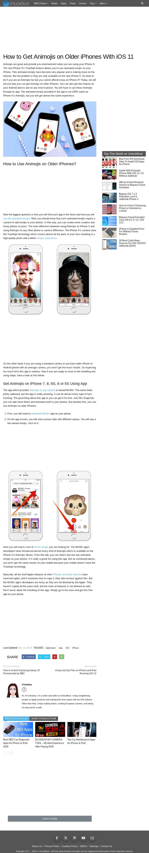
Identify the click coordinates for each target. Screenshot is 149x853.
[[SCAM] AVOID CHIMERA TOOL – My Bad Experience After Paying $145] (50, 729)
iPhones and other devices (67, 574)
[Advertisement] (74, 30)
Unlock (82, 3)
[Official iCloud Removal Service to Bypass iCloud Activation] (109, 186)
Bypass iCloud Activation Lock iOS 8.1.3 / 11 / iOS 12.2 (132, 220)
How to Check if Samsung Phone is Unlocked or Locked (132, 208)
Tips (92, 3)
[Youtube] (83, 838)
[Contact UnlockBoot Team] (92, 838)
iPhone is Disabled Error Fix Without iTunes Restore (131, 231)
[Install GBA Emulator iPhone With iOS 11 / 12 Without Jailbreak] (109, 174)
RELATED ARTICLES (16, 718)
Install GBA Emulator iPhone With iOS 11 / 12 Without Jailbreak (131, 173)
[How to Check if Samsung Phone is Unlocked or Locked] (109, 209)
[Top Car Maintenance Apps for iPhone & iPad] (82, 729)
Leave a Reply (49, 818)
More (102, 3)
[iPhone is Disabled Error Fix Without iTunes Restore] (109, 233)
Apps (63, 3)
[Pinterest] (74, 838)
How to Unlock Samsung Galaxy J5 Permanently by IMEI (21, 672)
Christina (27, 684)
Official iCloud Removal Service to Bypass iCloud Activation (132, 185)
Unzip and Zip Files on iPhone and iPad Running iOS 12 (75, 672)
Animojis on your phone (42, 390)
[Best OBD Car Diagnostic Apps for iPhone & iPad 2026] (18, 729)
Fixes (73, 3)
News (54, 3)
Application (51, 648)
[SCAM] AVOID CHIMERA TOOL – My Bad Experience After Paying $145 (49, 743)
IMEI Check (40, 3)
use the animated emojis (16, 218)
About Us (37, 846)
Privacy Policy (51, 846)
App (61, 648)
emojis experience (47, 238)
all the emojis (41, 547)
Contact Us (106, 846)
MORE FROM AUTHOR (43, 718)
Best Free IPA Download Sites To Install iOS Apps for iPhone (131, 161)
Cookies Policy (69, 846)
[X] (65, 838)
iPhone (75, 648)
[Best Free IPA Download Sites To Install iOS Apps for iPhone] (109, 163)
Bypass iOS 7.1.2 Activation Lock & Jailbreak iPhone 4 (128, 196)
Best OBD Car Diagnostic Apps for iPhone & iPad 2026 (16, 743)
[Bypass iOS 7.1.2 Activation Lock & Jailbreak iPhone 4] (109, 198)
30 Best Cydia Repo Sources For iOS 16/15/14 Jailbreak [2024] (132, 243)
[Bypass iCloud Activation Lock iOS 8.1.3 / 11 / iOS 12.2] (109, 221)
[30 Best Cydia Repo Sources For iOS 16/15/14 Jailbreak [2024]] (109, 244)
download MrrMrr (40, 413)
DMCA (83, 846)
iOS (67, 648)
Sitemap (93, 846)
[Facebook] (25, 690)
